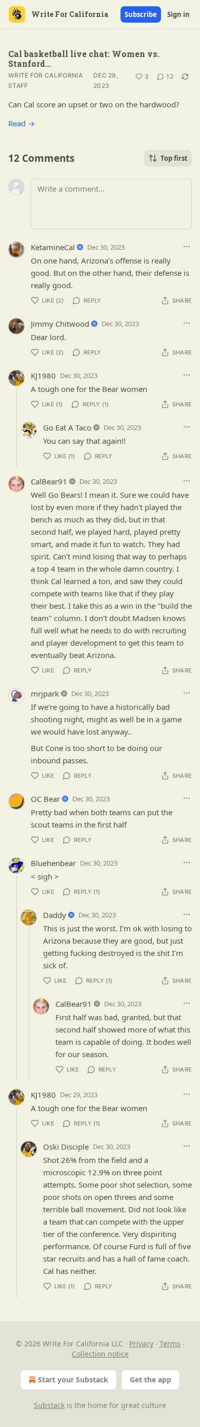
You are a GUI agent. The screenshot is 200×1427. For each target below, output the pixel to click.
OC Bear (45, 799)
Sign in (178, 14)
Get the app (150, 1379)
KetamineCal (53, 247)
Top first (174, 158)
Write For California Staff (45, 80)
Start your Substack (73, 1379)
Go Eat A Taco (67, 427)
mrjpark (45, 693)
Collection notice (100, 1354)
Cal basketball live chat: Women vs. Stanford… (83, 58)
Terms (170, 1343)
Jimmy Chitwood (60, 323)
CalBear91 (49, 481)
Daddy (54, 915)
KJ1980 (43, 375)
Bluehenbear (53, 863)
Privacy (141, 1343)
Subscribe (141, 14)
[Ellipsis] (186, 246)
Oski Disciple (66, 1146)
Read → (21, 123)
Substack (49, 1405)
